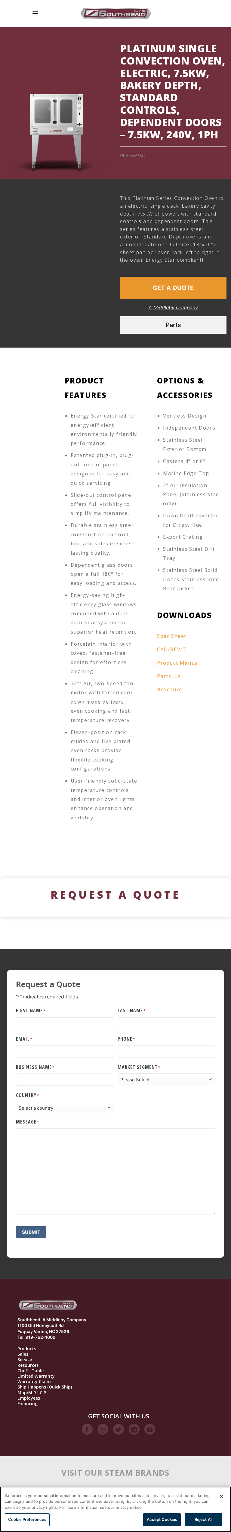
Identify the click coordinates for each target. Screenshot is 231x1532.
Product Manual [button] (178, 663)
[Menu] (35, 13)
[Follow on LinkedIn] (134, 1429)
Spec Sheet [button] (171, 636)
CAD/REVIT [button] (171, 649)
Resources (27, 1365)
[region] (115, 1509)
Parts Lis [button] (169, 676)
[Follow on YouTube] (150, 1429)
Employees (28, 1398)
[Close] (221, 1496)
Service (24, 1359)
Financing (27, 1403)
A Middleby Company (173, 307)
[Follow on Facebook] (87, 1429)
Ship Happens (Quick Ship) (44, 1387)
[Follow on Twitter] (118, 1429)
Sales (22, 1354)
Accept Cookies (162, 1519)
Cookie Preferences (27, 1519)
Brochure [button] (169, 689)
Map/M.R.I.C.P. (32, 1392)
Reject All (203, 1519)
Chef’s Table (30, 1370)
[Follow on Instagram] (103, 1429)
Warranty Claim (34, 1381)
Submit (31, 1232)
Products (26, 1348)
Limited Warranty (36, 1376)
